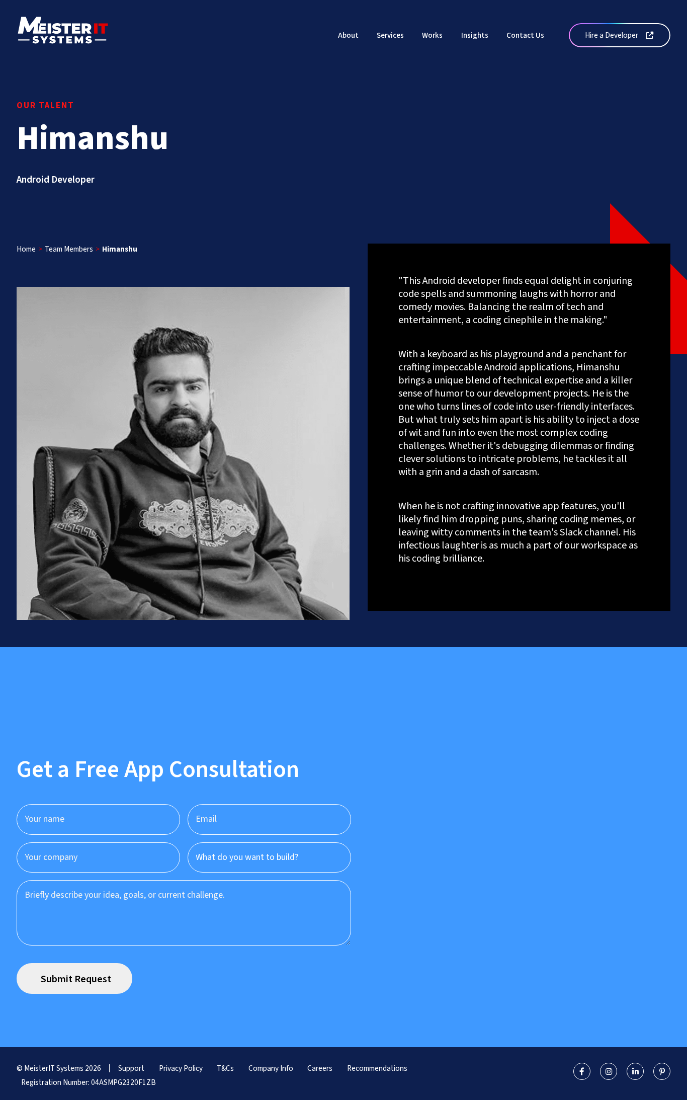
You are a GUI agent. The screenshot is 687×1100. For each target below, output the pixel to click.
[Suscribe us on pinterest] (661, 1071)
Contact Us (525, 35)
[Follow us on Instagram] (608, 1071)
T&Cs (225, 1068)
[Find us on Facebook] (581, 1071)
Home (26, 249)
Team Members (69, 249)
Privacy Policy (181, 1068)
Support (131, 1068)
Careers (319, 1068)
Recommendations (377, 1068)
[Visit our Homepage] (63, 34)
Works (432, 35)
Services (390, 35)
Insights (474, 35)
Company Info (270, 1068)
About (348, 35)
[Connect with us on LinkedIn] (635, 1071)
